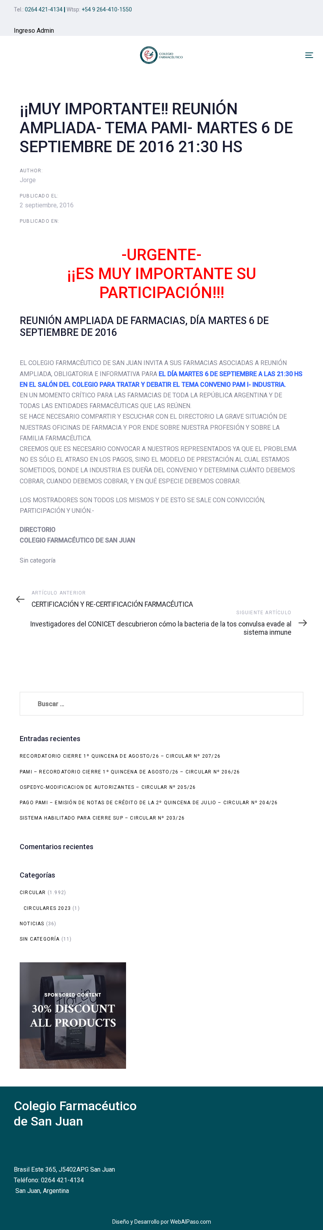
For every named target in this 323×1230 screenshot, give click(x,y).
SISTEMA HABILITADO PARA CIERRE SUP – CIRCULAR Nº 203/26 (102, 818)
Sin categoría (40, 939)
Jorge (28, 180)
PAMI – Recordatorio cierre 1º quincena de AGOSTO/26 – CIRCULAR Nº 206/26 (130, 772)
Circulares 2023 (47, 908)
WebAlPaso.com (190, 1222)
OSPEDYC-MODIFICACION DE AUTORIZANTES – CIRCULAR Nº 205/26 (108, 787)
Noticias (32, 923)
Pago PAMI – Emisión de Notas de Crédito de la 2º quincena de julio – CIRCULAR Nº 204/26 (149, 802)
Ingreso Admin (34, 30)
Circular (33, 892)
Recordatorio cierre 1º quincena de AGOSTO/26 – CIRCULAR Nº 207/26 (120, 756)
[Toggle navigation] (309, 55)
